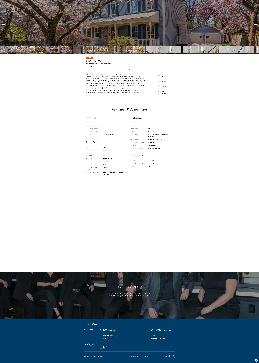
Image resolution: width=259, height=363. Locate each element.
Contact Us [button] (130, 304)
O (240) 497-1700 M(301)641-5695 (161, 330)
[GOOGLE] (169, 356)
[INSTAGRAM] (166, 356)
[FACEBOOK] (173, 356)
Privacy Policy (146, 356)
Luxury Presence (98, 356)
